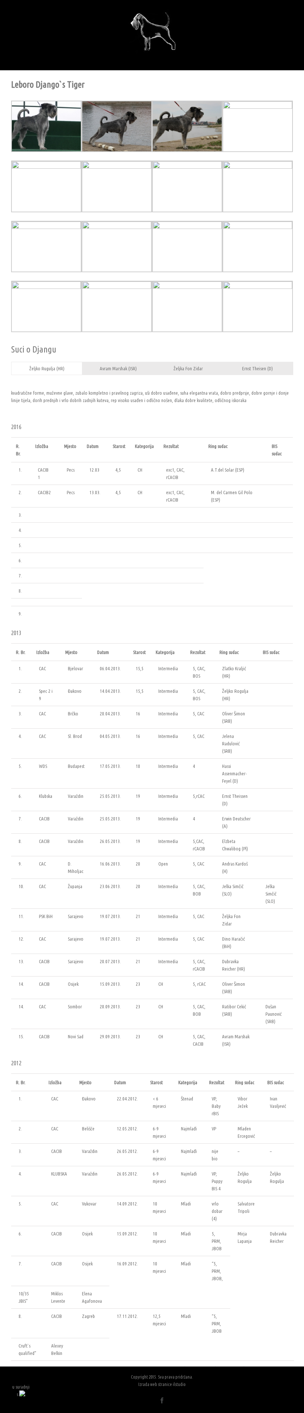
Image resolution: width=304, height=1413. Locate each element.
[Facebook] (162, 1400)
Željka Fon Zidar (188, 368)
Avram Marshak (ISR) (118, 368)
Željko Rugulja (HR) (47, 368)
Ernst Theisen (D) (257, 368)
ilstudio (179, 1384)
